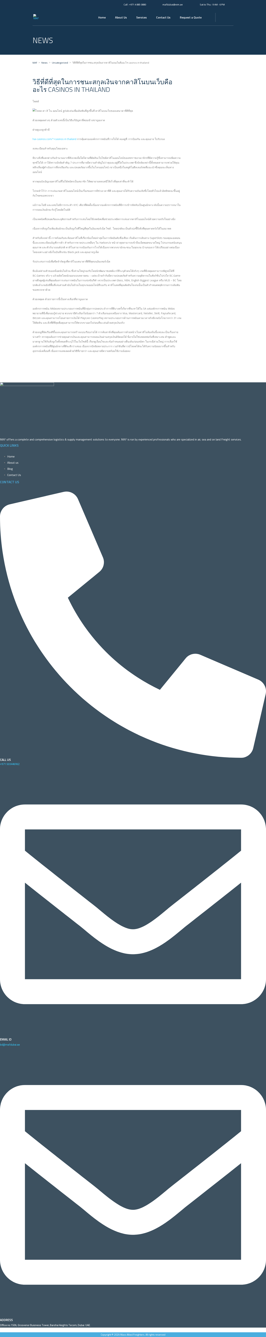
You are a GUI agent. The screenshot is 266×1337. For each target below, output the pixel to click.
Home (102, 17)
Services (141, 17)
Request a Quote (191, 17)
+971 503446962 (10, 764)
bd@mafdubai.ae (10, 1044)
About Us (121, 17)
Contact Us (163, 17)
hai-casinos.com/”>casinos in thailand (54, 139)
